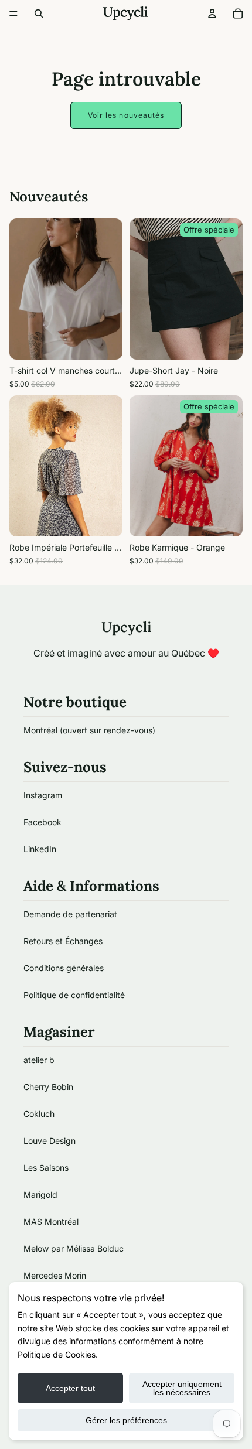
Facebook (42, 822)
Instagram (42, 795)
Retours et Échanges (63, 941)
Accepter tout (70, 1388)
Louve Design (49, 1141)
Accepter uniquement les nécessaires (182, 1388)
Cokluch (39, 1114)
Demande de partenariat (70, 914)
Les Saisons (46, 1168)
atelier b (39, 1060)
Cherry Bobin (48, 1087)
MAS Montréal (51, 1221)
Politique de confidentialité (74, 995)
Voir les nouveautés (126, 115)
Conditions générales (63, 968)
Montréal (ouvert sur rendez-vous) (89, 730)
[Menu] (13, 13)
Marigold (40, 1194)
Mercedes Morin (54, 1275)
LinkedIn (39, 849)
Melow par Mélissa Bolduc (73, 1248)
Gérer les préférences (126, 1420)
